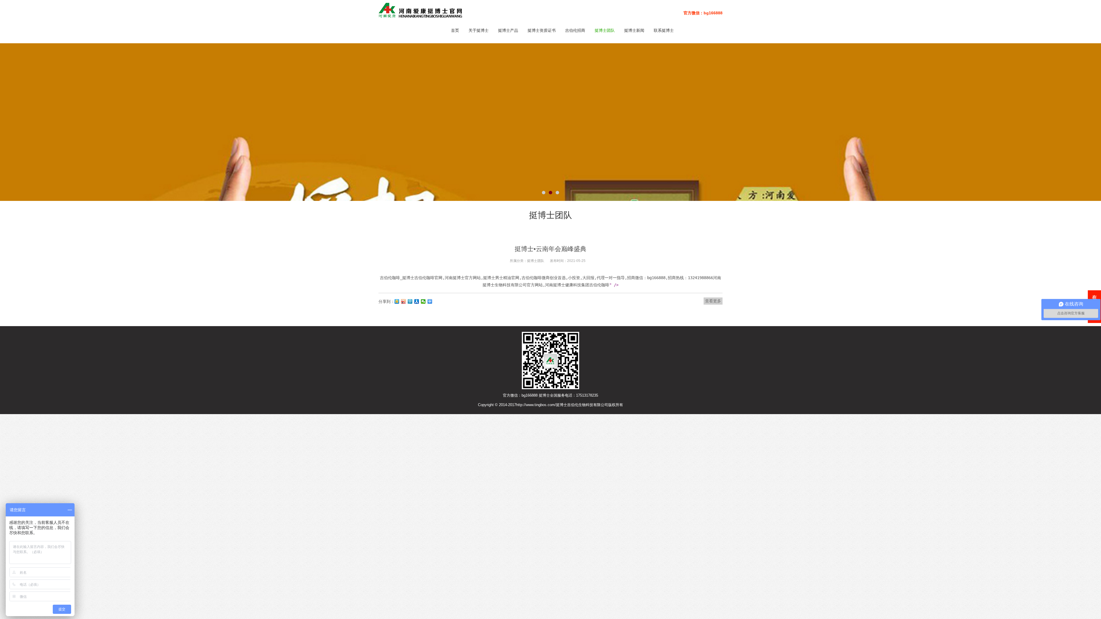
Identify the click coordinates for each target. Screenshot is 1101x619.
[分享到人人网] (416, 301)
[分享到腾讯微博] (410, 301)
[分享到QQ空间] (397, 301)
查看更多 (713, 301)
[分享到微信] (423, 301)
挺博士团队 (535, 261)
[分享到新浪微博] (403, 301)
